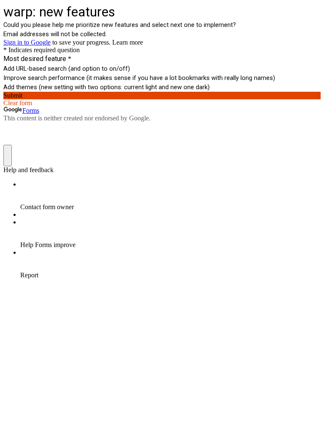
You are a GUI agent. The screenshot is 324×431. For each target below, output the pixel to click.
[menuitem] (170, 196)
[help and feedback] (7, 155)
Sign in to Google (27, 42)
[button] (162, 95)
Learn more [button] (127, 42)
